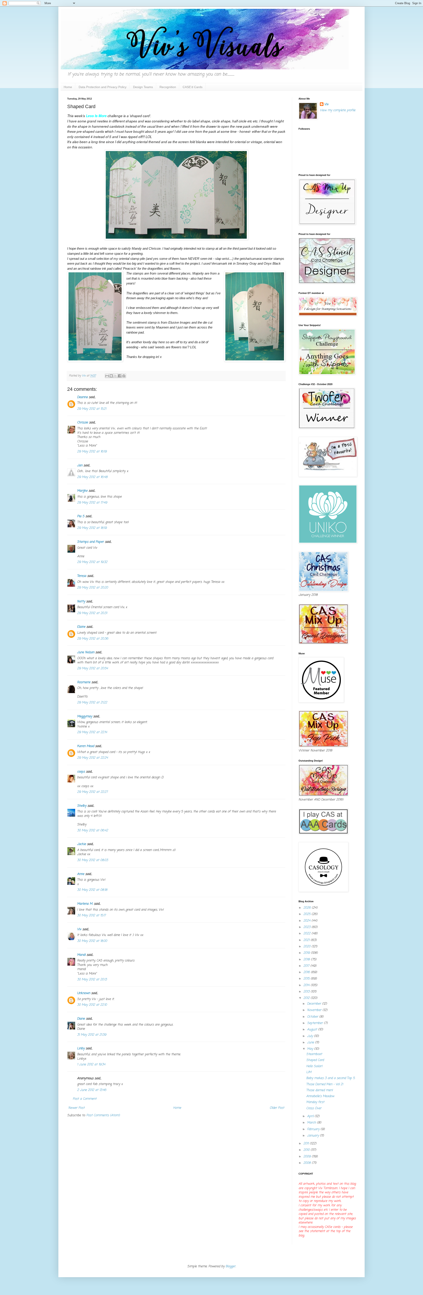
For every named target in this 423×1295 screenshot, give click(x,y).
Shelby (81, 806)
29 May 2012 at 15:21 (91, 409)
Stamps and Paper (90, 542)
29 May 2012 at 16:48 (92, 477)
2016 (307, 972)
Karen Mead (85, 746)
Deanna (83, 397)
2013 (307, 991)
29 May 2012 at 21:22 (92, 702)
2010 (307, 1150)
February (314, 1129)
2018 (307, 959)
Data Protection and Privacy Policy (102, 87)
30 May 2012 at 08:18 (92, 890)
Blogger (231, 1266)
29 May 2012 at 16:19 (92, 451)
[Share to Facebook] (119, 376)
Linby (81, 1048)
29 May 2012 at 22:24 (92, 758)
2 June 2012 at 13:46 (91, 1090)
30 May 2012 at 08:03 (92, 860)
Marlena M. (85, 904)
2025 (307, 914)
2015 (307, 978)
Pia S (80, 516)
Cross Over (313, 1108)
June (311, 1042)
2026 (307, 908)
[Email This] (107, 376)
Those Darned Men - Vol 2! (324, 1084)
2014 (307, 985)
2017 (306, 966)
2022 (307, 933)
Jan (79, 465)
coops (81, 771)
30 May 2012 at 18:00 (92, 941)
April (311, 1116)
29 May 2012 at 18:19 (92, 528)
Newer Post (76, 1108)
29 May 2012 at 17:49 (92, 502)
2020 (307, 946)
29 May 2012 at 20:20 (92, 587)
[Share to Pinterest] (124, 376)
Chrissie (82, 422)
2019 (307, 953)
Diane (81, 1018)
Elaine (81, 627)
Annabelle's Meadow (320, 1096)
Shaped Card (315, 1060)
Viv (79, 929)
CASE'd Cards (192, 87)
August (312, 1029)
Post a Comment (84, 1099)
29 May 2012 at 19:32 (92, 562)
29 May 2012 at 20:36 (92, 638)
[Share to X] (115, 376)
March (312, 1122)
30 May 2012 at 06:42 (92, 830)
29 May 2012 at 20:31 (92, 613)
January (313, 1135)
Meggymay (84, 716)
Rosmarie (83, 682)
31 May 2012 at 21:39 (91, 1035)
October (313, 1017)
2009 (307, 1156)
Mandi (81, 955)
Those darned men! (319, 1090)
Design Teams (143, 87)
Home (68, 87)
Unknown (83, 993)
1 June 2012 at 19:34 (91, 1064)
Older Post (277, 1108)
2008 (307, 1163)
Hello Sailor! (314, 1066)
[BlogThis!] (111, 376)
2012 (307, 998)
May (310, 1049)
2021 (307, 940)
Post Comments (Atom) (103, 1115)
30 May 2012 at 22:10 (92, 1005)
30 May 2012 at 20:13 (92, 979)
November (315, 1010)
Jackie (81, 844)
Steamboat (314, 1054)
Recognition (168, 87)
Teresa (81, 576)
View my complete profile (337, 110)
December (314, 1004)
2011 (306, 1143)
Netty (81, 601)
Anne (80, 874)
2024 (307, 921)
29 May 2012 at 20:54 (92, 668)
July (310, 1036)
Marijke (82, 491)
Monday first (315, 1102)
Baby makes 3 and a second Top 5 (330, 1078)
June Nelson (85, 652)
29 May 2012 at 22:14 (92, 732)
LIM (308, 1072)
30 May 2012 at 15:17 (91, 915)
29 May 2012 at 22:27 (92, 792)
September (315, 1023)
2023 (307, 927)
